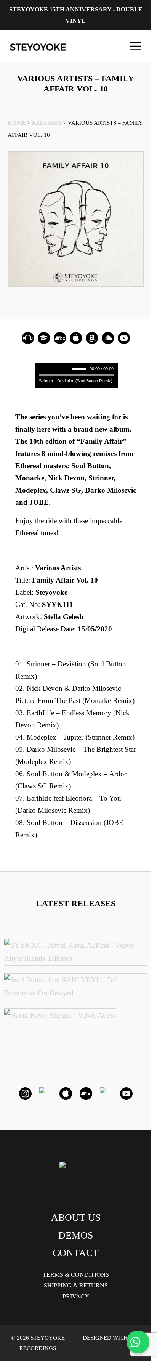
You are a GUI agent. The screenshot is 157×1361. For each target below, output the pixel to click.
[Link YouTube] (124, 338)
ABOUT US (76, 1217)
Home (17, 123)
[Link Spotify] (44, 338)
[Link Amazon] (92, 338)
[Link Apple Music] (76, 338)
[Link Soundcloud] (108, 338)
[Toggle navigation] (135, 46)
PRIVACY (75, 1296)
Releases (47, 123)
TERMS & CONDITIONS (76, 1274)
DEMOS (75, 1235)
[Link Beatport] (28, 338)
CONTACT (76, 1252)
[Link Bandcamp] (60, 338)
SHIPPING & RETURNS (76, 1285)
